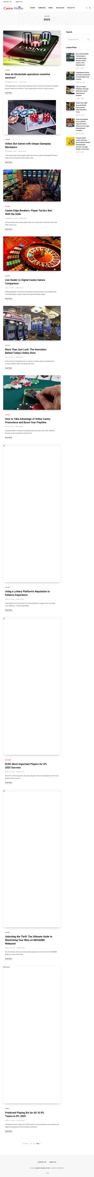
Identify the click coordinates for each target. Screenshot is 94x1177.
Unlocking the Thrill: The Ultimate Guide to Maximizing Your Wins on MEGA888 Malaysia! (28, 940)
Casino (32, 8)
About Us (19, 1)
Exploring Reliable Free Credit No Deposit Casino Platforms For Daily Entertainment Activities (82, 124)
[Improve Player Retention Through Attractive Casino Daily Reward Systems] (71, 92)
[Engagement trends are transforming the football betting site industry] (71, 77)
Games (7, 1108)
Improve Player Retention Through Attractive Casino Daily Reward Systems (82, 91)
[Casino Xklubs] (13, 8)
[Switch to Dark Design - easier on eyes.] (87, 8)
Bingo (51, 8)
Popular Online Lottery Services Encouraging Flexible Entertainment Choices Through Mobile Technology (83, 143)
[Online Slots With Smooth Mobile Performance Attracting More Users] (71, 109)
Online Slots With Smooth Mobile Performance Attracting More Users (81, 107)
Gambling (42, 8)
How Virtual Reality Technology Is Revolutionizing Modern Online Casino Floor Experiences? (82, 59)
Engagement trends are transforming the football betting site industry (83, 76)
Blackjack (60, 8)
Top (47, 1173)
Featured (8, 760)
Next (37, 1143)
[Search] (90, 8)
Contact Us (7, 1)
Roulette (71, 8)
